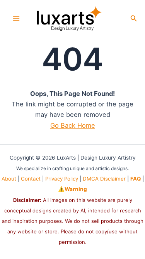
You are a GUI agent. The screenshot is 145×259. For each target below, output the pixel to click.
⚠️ (72, 189)
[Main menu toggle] (16, 18)
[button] (133, 18)
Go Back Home (72, 125)
